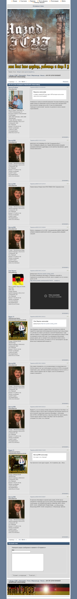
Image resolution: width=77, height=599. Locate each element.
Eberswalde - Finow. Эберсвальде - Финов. (32, 75)
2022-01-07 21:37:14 (40, 183)
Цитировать (65, 137)
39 (24, 81)
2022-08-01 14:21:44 (40, 270)
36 (19, 81)
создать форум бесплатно (62, 584)
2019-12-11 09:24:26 (40, 87)
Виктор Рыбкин (13, 87)
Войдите (19, 72)
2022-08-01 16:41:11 (40, 316)
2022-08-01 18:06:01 (40, 363)
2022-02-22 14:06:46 (40, 227)
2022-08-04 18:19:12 (40, 406)
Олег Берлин (12, 271)
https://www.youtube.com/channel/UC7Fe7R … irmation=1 (45, 280)
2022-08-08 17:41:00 (40, 450)
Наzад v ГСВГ (14, 75)
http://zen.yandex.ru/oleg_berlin (46, 273)
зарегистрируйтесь (29, 72)
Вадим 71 (11, 316)
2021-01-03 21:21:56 (40, 140)
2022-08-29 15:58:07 (40, 496)
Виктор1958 (12, 140)
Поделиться (33, 87)
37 (21, 81)
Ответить (65, 81)
